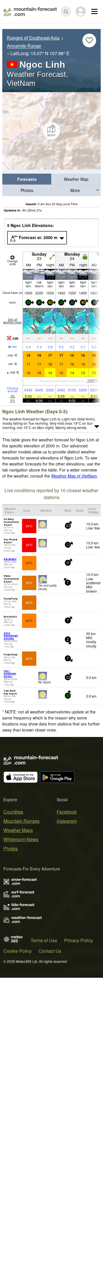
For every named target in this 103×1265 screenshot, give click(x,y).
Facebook (67, 811)
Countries (13, 811)
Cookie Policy (17, 951)
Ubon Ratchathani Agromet (11, 635)
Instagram (67, 821)
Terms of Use (44, 940)
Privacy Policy (78, 940)
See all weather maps (12, 320)
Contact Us (50, 951)
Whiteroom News (20, 839)
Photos (27, 190)
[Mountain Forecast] (30, 11)
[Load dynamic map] (51, 130)
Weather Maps (18, 830)
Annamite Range (24, 46)
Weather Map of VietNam (74, 476)
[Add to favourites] (89, 40)
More (75, 190)
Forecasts (27, 179)
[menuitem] (27, 179)
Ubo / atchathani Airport (10, 673)
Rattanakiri (10, 558)
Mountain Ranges (21, 821)
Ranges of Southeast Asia (33, 38)
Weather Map (76, 179)
